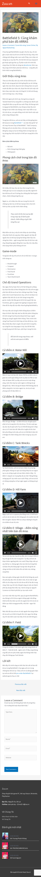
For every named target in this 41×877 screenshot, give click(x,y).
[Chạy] (5, 372)
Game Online (30, 45)
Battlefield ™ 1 (18, 123)
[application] (20, 363)
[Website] (20, 758)
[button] (20, 364)
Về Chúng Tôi (6, 819)
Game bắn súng (21, 45)
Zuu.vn (7, 3)
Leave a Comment (8, 45)
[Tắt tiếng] (33, 372)
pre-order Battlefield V (23, 673)
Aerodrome (27, 65)
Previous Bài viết (20, 684)
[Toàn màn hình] (36, 372)
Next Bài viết (20, 690)
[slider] (19, 371)
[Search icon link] (29, 4)
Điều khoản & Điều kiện (10, 816)
